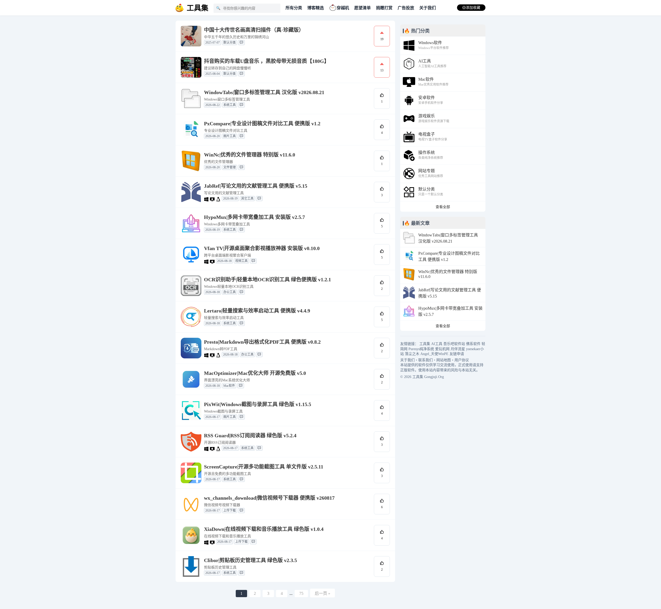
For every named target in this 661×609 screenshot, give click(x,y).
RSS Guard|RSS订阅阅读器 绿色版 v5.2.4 (250, 435)
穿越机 (343, 8)
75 (301, 593)
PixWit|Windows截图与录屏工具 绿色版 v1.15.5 (257, 404)
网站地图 (443, 360)
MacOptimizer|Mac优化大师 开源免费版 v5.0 (255, 373)
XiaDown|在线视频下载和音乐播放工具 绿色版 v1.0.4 (264, 529)
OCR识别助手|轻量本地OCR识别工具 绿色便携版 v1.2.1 (267, 279)
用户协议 (461, 360)
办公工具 (229, 292)
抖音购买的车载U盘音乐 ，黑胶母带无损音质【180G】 (266, 61)
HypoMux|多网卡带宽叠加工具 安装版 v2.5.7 (254, 217)
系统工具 (229, 105)
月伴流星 (458, 349)
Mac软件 (229, 386)
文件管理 (229, 167)
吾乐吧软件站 (454, 344)
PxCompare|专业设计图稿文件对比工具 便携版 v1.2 (262, 123)
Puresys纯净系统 (421, 349)
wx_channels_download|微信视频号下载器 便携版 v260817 (269, 498)
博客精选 (315, 8)
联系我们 (425, 360)
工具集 (424, 344)
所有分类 (294, 8)
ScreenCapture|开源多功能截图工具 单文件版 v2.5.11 (263, 467)
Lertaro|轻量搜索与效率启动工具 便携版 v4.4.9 (257, 311)
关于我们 (427, 8)
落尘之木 (412, 354)
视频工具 (241, 261)
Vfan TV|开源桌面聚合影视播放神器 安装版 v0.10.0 (262, 248)
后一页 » (322, 593)
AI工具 (436, 344)
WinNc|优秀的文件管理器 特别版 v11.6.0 (249, 155)
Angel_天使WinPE (434, 354)
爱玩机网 (442, 349)
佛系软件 (473, 344)
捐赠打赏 (384, 8)
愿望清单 (362, 8)
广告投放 (406, 8)
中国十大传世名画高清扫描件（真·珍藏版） (254, 30)
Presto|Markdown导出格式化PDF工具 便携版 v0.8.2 (262, 342)
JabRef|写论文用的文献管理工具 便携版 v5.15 (255, 186)
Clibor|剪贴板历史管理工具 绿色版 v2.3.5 (250, 560)
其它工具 (247, 198)
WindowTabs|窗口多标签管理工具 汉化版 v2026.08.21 (264, 92)
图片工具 (229, 136)
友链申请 (457, 354)
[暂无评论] (241, 42)
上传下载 (229, 510)
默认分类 (229, 42)
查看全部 (443, 207)
